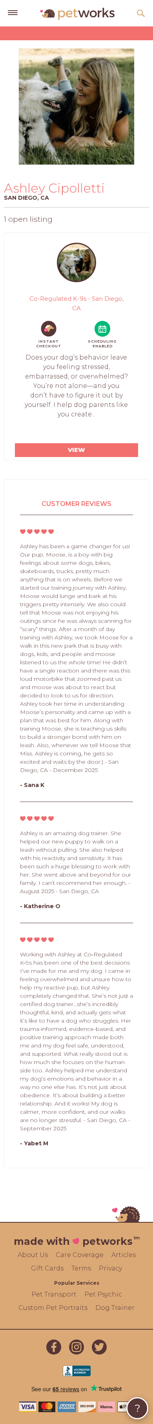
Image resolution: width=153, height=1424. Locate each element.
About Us (33, 1255)
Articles (123, 1255)
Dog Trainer (115, 1308)
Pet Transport (53, 1294)
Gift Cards (47, 1268)
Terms (81, 1268)
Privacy (110, 1268)
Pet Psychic (103, 1294)
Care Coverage (80, 1255)
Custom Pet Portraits (52, 1308)
